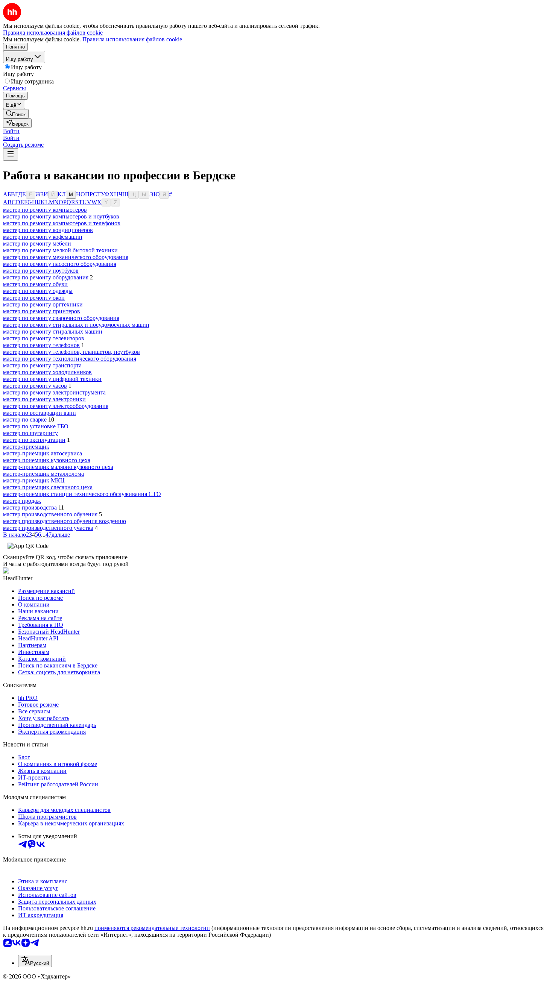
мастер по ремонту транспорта (42, 365)
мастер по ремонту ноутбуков (41, 270)
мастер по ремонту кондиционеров (48, 230)
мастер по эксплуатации (34, 440)
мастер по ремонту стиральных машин (52, 331)
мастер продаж (22, 501)
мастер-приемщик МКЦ (34, 480)
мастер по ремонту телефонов (41, 345)
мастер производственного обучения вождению (64, 521)
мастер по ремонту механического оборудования (65, 257)
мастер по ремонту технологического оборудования (69, 358)
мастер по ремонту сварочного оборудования (61, 318)
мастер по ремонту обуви (35, 284)
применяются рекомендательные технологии (152, 928)
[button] (11, 131)
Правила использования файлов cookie (132, 39)
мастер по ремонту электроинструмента (54, 392)
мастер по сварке (25, 419)
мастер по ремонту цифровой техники (52, 379)
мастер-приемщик (26, 446)
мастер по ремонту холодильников (47, 372)
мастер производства (30, 507)
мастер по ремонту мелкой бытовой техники (60, 250)
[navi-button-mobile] (10, 154)
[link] (16, 113)
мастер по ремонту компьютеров (45, 209)
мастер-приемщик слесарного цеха (48, 487)
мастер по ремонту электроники (44, 399)
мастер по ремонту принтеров (41, 311)
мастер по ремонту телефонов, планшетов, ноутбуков (71, 352)
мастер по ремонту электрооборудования (55, 406)
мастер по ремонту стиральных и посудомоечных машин (76, 325)
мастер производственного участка (48, 528)
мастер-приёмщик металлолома (43, 473)
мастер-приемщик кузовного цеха (46, 460)
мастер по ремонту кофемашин (42, 237)
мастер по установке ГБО (35, 426)
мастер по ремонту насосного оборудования (59, 264)
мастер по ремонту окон (34, 297)
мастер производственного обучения (50, 514)
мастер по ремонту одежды (38, 291)
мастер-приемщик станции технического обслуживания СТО (82, 494)
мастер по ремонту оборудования (45, 277)
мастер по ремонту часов (35, 385)
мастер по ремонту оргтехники (43, 304)
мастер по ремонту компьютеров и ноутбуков (61, 216)
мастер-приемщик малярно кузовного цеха (58, 467)
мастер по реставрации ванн (39, 413)
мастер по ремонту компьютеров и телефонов (61, 223)
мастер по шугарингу (30, 433)
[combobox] (35, 961)
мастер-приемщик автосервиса (42, 453)
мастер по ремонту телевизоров (43, 338)
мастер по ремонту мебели (37, 243)
